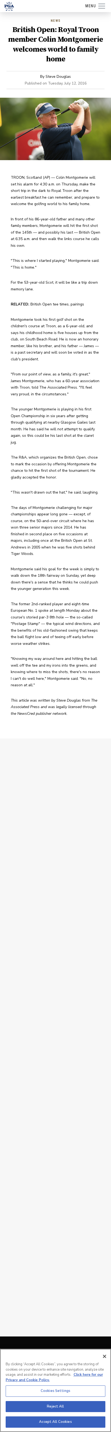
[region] (55, 1390)
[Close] (104, 1356)
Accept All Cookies (55, 1421)
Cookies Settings (55, 1390)
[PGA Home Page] (9, 6)
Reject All (55, 1406)
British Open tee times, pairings (57, 304)
